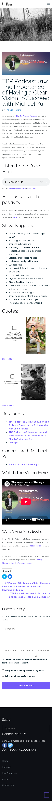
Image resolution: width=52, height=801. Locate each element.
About (5, 779)
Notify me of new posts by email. (19, 676)
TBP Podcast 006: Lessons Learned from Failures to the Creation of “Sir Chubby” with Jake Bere (28, 435)
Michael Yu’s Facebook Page (24, 464)
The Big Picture (13, 110)
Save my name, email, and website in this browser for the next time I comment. (25, 661)
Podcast (6, 767)
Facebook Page (35, 546)
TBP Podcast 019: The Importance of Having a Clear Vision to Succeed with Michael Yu (26, 92)
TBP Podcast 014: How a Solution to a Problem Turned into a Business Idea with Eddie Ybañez (29, 425)
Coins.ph (13, 442)
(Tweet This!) (8, 359)
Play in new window (17, 189)
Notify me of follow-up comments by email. (24, 671)
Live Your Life (9, 773)
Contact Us (8, 785)
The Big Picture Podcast (26, 116)
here (15, 217)
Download (31, 189)
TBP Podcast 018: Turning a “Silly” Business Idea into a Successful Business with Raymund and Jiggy (26, 586)
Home (5, 761)
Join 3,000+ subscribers (19, 749)
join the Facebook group (21, 563)
